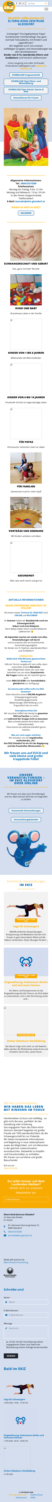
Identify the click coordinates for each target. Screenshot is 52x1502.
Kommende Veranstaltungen (26, 810)
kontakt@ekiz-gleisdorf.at (20, 1235)
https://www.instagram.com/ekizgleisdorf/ (19, 3)
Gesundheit (26, 575)
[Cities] (23, 3)
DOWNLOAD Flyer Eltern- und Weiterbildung (26, 82)
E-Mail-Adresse (11, 1310)
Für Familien (26, 486)
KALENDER (26, 213)
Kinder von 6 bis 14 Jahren (26, 397)
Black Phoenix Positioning (16, 1262)
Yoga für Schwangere (26, 926)
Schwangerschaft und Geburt (26, 263)
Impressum (21, 1497)
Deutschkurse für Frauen (26, 97)
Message (8, 1323)
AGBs (32, 1497)
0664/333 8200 (11, 1168)
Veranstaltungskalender (26, 819)
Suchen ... (45, 3)
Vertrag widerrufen (18, 1494)
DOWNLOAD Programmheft (26, 75)
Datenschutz (37, 1494)
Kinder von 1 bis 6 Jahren (26, 352)
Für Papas (26, 442)
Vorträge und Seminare (26, 531)
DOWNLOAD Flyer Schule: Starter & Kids (26, 90)
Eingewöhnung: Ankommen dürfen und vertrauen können (26, 983)
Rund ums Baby (26, 308)
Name (7, 1297)
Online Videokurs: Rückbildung (26, 1041)
